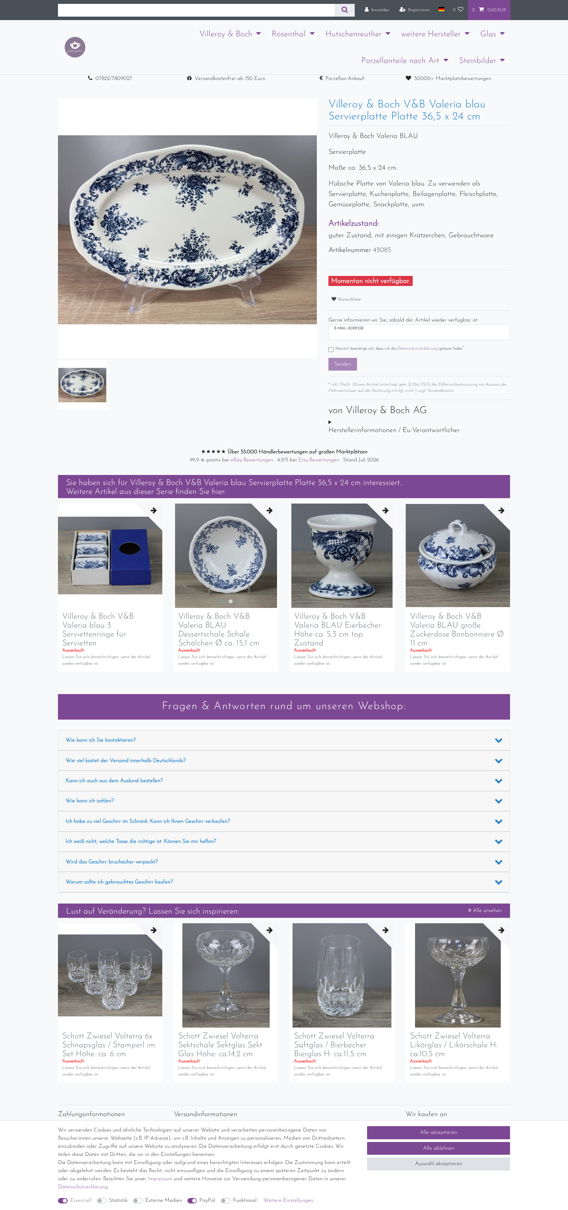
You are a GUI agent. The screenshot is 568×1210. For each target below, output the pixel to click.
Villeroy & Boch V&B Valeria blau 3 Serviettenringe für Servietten (98, 630)
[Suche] (344, 10)
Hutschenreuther (353, 34)
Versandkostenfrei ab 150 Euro (230, 79)
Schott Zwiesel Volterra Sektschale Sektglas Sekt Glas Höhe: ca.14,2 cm (220, 1045)
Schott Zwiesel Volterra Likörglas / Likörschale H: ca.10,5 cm (454, 1045)
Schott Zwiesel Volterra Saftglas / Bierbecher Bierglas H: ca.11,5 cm (334, 1045)
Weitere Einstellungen (288, 1200)
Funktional (245, 1200)
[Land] (441, 9)
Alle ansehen (486, 911)
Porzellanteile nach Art (400, 61)
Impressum (160, 1179)
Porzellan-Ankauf (344, 79)
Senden (342, 364)
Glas (488, 34)
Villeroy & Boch (225, 34)
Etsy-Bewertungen (319, 460)
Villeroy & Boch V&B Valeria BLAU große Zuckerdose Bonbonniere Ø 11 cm (457, 630)
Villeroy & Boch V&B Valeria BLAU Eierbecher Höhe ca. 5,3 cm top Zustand (337, 630)
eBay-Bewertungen (253, 460)
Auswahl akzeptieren (438, 1164)
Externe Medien (163, 1200)
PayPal (207, 1200)
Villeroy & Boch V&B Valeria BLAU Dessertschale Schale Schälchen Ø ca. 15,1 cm (219, 630)
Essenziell (81, 1200)
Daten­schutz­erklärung (83, 1187)
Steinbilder (477, 61)
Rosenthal (289, 34)
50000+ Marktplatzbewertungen (452, 79)
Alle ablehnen (438, 1148)
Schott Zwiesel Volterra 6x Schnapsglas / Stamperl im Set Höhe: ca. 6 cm (108, 1045)
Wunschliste (348, 299)
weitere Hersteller (431, 34)
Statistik (118, 1200)
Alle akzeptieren (438, 1132)
